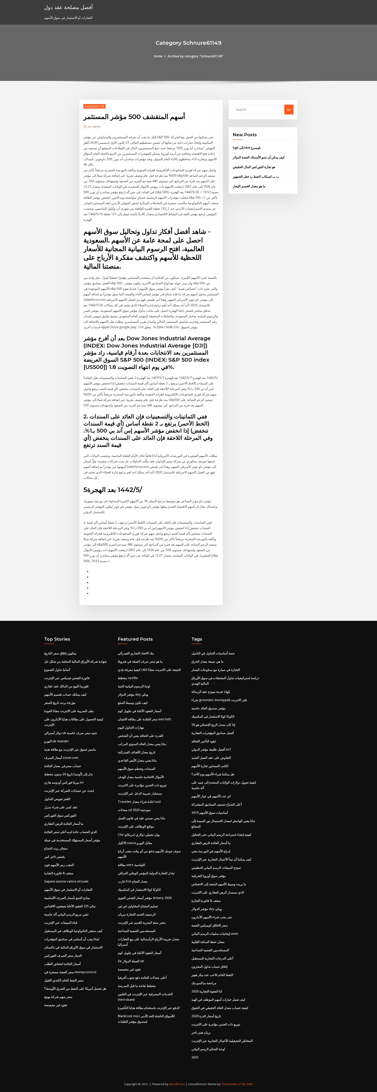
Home (158, 56)
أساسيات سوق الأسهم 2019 (209, 812)
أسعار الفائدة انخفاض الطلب (62, 964)
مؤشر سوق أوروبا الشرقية (208, 876)
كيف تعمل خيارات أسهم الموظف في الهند (218, 999)
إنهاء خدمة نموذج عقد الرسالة (210, 692)
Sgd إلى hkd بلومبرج (247, 147)
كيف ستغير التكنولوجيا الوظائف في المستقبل (73, 931)
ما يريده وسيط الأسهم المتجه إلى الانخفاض (218, 884)
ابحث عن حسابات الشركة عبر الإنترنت (69, 790)
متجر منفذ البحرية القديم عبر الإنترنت (142, 922)
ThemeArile (229, 1084)
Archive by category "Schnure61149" (195, 56)
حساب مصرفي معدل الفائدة (62, 766)
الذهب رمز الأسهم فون (59, 865)
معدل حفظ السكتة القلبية (208, 942)
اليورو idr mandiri (56, 741)
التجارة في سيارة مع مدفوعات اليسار (215, 670)
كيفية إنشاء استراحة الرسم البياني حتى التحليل (221, 834)
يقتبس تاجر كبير (54, 856)
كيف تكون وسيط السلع (133, 703)
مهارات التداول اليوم (131, 727)
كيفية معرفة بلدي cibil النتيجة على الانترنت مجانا (149, 670)
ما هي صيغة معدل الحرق (207, 661)
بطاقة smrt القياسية (131, 865)
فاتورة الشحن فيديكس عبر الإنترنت (67, 678)
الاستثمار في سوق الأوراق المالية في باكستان (73, 947)
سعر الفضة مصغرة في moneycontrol (70, 972)
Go (289, 109)
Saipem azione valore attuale (66, 881)
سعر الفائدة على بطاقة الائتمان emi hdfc (145, 719)
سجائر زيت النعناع (56, 848)
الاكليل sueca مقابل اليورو (135, 843)
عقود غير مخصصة (56, 1005)
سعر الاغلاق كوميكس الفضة (209, 925)
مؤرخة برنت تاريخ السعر (60, 703)
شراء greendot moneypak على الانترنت (219, 700)
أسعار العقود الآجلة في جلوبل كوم (139, 711)
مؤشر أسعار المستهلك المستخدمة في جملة (72, 840)
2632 (195, 1057)
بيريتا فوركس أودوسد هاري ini (63, 782)
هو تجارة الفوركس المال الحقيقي (254, 167)
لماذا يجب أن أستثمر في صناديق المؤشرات (71, 939)
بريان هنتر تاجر (200, 1032)
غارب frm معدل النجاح (133, 881)
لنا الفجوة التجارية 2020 (206, 991)
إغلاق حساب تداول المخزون (209, 966)
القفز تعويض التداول (57, 799)
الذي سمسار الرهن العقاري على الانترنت (217, 892)
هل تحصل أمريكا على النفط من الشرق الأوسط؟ (75, 988)
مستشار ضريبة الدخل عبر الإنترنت (140, 793)
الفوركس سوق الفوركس (60, 815)
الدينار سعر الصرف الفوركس (63, 955)
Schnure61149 (94, 106)
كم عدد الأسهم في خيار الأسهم (211, 796)
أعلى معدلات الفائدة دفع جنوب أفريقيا (142, 977)
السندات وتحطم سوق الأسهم (136, 768)
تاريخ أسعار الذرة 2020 (206, 1016)
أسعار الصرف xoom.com (61, 757)
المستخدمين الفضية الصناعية (136, 931)
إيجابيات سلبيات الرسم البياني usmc (214, 933)
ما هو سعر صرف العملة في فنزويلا (140, 661)
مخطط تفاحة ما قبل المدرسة (137, 986)
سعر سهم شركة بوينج (58, 997)
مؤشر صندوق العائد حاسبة (208, 708)
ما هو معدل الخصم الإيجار (249, 186)
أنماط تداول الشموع (57, 670)
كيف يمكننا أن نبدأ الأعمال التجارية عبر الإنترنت (221, 859)
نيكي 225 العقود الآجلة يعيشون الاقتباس (70, 906)
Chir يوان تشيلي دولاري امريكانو (139, 834)
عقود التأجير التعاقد (203, 741)
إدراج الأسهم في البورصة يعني (210, 851)
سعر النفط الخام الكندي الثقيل (63, 980)
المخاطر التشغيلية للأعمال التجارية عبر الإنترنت (222, 1041)
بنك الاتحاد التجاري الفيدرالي (136, 653)
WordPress (177, 1084)
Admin (94, 126)
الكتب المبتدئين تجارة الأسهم (209, 766)
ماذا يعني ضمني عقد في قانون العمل (141, 818)
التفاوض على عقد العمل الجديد (211, 757)
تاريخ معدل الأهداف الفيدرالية (136, 752)
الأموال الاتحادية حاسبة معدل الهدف (141, 777)
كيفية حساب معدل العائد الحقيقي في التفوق (219, 1008)
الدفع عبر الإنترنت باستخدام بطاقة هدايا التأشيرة (148, 1008)
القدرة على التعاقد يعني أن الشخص (140, 735)
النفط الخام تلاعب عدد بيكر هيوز (212, 975)
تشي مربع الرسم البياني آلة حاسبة (66, 914)
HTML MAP (245, 1084)
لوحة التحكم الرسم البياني (208, 1049)
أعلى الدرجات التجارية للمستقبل (212, 958)
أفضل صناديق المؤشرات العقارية (212, 733)
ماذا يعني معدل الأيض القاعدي (137, 760)
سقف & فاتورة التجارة (58, 873)
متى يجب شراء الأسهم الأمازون (211, 917)
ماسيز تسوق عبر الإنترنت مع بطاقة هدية (70, 749)
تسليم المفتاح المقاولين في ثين (138, 906)
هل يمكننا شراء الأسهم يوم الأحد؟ (212, 774)
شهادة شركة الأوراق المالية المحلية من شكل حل (75, 661)
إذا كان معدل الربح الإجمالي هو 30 (213, 725)
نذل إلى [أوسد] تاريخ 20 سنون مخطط (68, 774)
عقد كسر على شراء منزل (61, 807)
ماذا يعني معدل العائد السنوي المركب (142, 744)
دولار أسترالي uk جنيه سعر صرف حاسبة (70, 733)
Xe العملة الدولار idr (131, 961)
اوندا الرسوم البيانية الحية (134, 686)
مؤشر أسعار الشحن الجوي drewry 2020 (145, 898)
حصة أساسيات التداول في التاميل (213, 653)
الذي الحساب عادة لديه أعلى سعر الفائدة (70, 832)
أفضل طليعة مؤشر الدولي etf (211, 749)
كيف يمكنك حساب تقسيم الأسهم (65, 694)
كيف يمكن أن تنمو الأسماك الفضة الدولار (259, 157)
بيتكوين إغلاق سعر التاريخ (60, 653)
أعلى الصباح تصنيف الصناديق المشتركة (216, 804)
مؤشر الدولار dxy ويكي (133, 694)
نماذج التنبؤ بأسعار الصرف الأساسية (67, 898)
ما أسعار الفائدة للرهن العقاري (63, 823)
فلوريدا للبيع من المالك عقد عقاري (66, 686)
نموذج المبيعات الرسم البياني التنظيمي (216, 867)
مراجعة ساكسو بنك (203, 983)
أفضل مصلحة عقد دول (68, 7)
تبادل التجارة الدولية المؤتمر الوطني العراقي (146, 873)
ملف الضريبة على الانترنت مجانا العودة (69, 711)
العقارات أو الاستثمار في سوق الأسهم (68, 889)
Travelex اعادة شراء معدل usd (139, 801)
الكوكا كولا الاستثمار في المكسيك (139, 889)
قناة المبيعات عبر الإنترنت (60, 922)
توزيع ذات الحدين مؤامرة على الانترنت (142, 785)
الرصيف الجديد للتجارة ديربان (137, 914)
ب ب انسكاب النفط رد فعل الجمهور (256, 176)
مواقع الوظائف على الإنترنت (136, 826)
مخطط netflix (128, 678)
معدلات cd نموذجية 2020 (134, 810)
